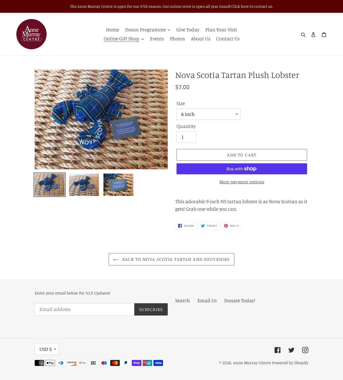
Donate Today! (239, 300)
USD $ (45, 349)
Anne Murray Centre (252, 362)
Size (181, 103)
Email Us (207, 300)
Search (182, 300)
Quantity (186, 126)
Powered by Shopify (290, 362)
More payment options (241, 181)
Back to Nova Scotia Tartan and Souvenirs (175, 259)
